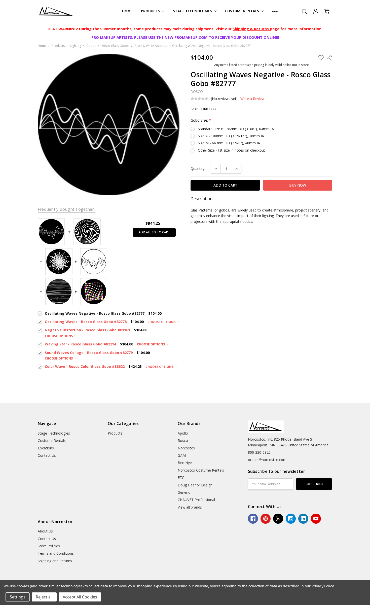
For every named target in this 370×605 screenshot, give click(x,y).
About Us (45, 531)
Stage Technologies (193, 11)
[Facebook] (253, 519)
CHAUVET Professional (196, 499)
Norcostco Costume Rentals (201, 470)
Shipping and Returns (55, 560)
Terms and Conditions (56, 553)
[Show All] (275, 11)
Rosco (183, 440)
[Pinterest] (266, 519)
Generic (184, 492)
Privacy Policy (323, 586)
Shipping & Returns (251, 28)
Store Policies (49, 546)
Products (151, 11)
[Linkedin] (303, 519)
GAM (182, 455)
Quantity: (198, 168)
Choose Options (161, 322)
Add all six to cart (154, 232)
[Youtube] (316, 519)
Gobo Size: (201, 120)
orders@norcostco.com (267, 459)
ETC (181, 477)
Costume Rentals (242, 11)
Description (201, 198)
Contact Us (47, 455)
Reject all (44, 597)
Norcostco (186, 448)
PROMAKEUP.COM (191, 37)
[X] (278, 519)
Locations (46, 448)
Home (127, 11)
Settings (17, 597)
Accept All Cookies (80, 597)
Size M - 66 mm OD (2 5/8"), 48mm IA (229, 142)
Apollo (183, 433)
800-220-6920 (259, 452)
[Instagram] (291, 519)
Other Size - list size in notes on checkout (231, 150)
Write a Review (252, 99)
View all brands (190, 507)
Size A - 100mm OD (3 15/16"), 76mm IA (231, 135)
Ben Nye (185, 462)
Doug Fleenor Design (195, 485)
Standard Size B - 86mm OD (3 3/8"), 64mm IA (236, 128)
